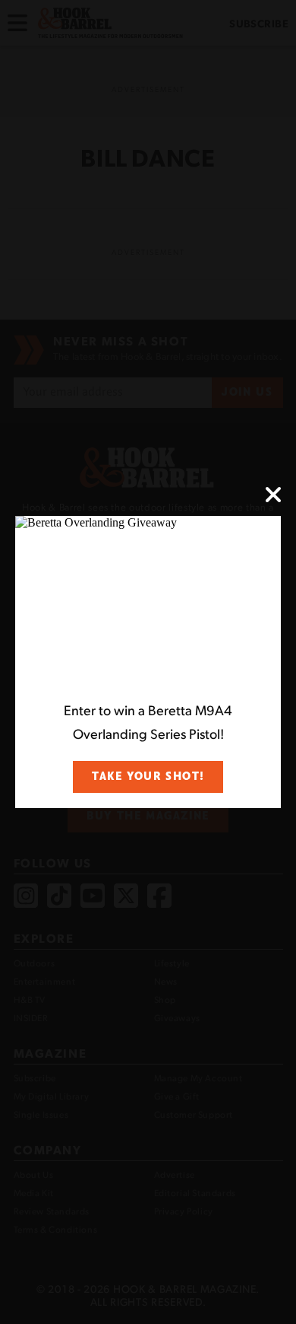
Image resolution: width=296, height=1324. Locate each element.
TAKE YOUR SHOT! (148, 777)
